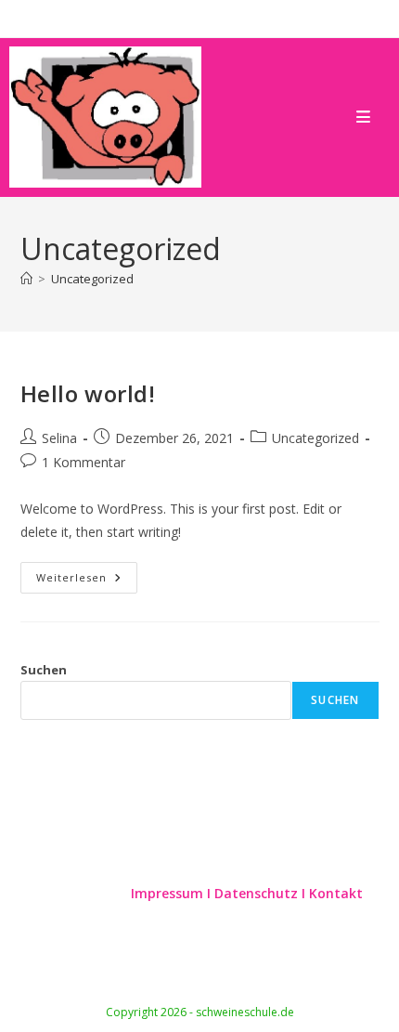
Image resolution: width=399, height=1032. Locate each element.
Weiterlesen (86, 581)
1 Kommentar (83, 462)
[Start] (26, 278)
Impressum (169, 893)
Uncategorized (92, 278)
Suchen (43, 669)
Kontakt (336, 893)
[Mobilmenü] (363, 116)
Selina (59, 438)
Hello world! (88, 393)
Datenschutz (258, 893)
